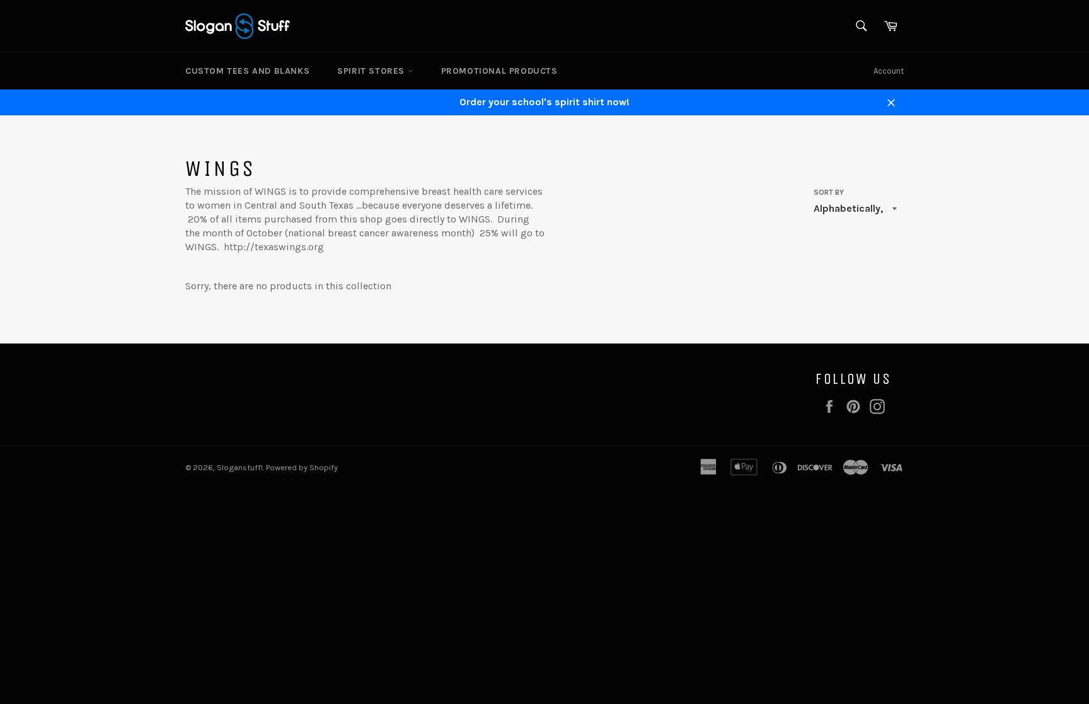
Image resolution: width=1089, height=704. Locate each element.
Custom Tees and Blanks (247, 71)
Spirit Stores (372, 71)
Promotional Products (499, 71)
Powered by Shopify (302, 467)
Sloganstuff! (240, 467)
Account (888, 71)
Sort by (829, 192)
